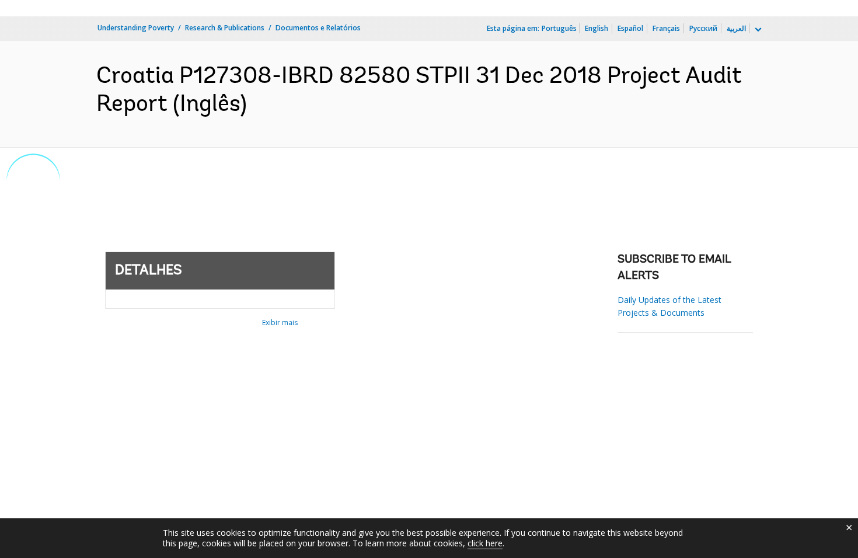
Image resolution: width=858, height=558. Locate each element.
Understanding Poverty (135, 28)
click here (485, 543)
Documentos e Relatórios (318, 28)
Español (630, 28)
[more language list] (757, 29)
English (596, 28)
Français (666, 28)
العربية (736, 28)
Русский (703, 28)
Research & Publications (224, 28)
